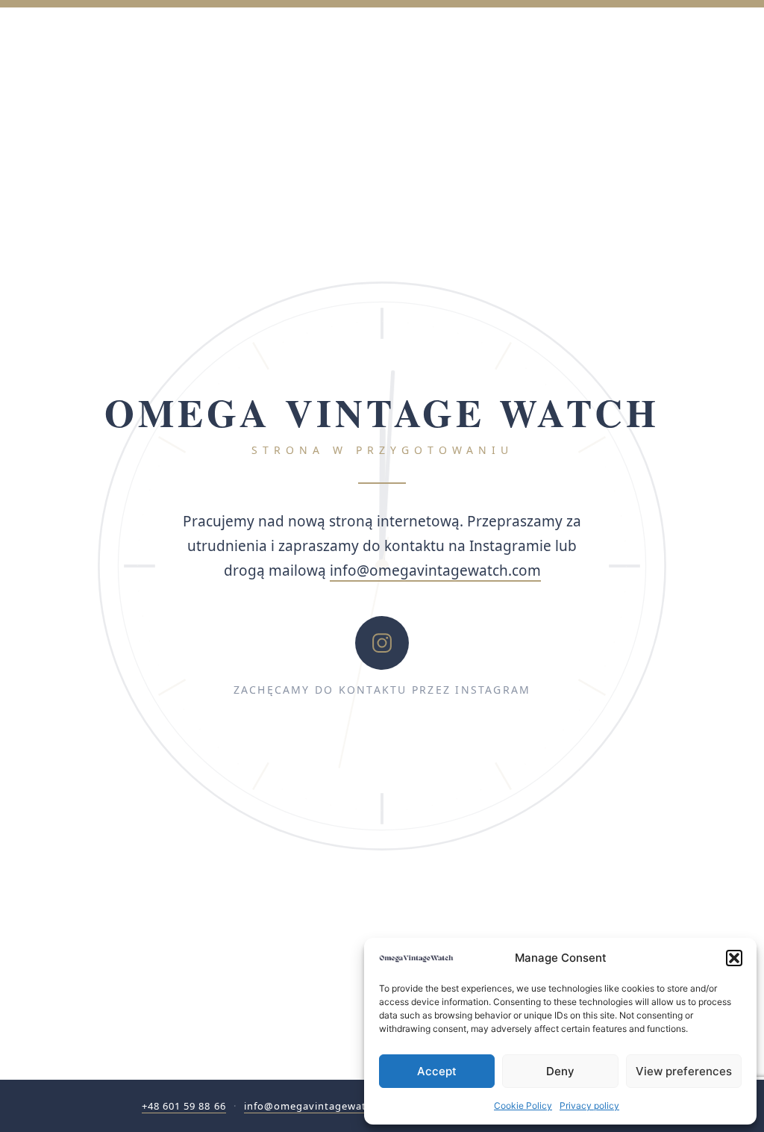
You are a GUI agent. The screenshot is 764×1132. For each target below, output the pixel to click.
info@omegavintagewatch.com (435, 570)
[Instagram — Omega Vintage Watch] (382, 643)
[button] (734, 958)
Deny (560, 1071)
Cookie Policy (523, 1105)
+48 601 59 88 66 (184, 1106)
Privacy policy (589, 1105)
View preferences (684, 1071)
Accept (437, 1071)
